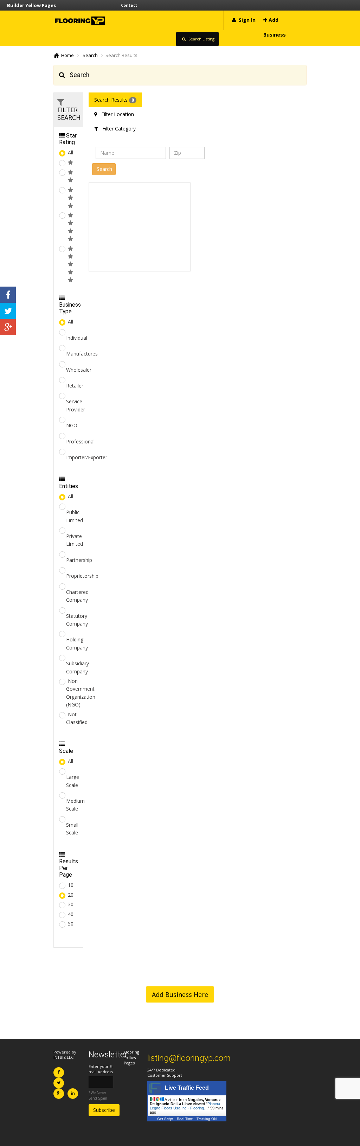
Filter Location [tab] (115, 114)
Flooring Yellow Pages (131, 1057)
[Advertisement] (139, 227)
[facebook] (8, 295)
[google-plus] (8, 327)
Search (90, 55)
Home (66, 55)
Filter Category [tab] (117, 128)
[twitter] (8, 311)
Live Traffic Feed (187, 1088)
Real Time (185, 1119)
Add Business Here (180, 994)
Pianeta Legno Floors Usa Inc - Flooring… (185, 1106)
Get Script (165, 1119)
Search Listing (200, 38)
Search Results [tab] (114, 99)
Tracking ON (207, 1119)
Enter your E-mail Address (101, 1069)
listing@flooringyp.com (189, 1058)
